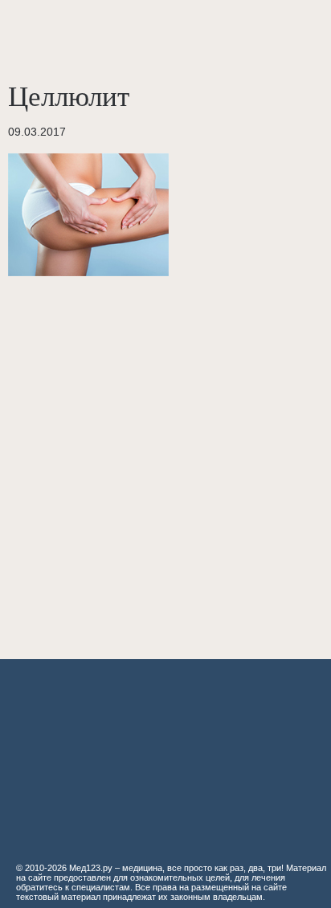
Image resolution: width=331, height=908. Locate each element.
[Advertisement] (165, 459)
